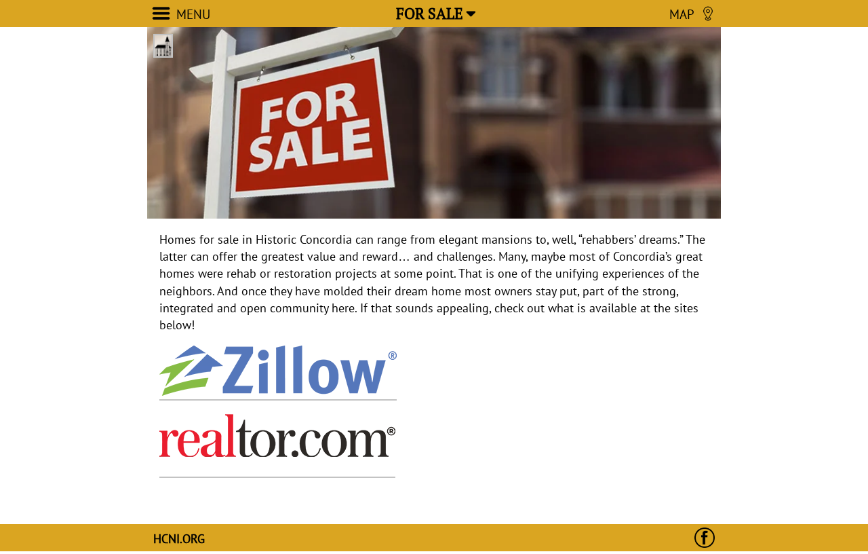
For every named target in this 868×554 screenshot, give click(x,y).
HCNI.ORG (179, 539)
